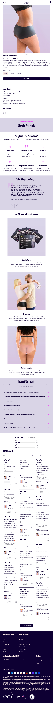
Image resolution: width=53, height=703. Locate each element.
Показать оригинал (8, 471)
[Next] (49, 54)
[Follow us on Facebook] (45, 660)
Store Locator (22, 642)
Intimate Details (7, 89)
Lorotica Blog (6, 644)
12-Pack (12, 73)
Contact (21, 639)
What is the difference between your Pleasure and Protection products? (21, 392)
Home (4, 637)
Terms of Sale (22, 649)
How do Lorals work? (9, 401)
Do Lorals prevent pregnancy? (11, 419)
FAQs (20, 637)
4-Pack (5, 73)
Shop (4, 639)
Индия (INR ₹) (6, 669)
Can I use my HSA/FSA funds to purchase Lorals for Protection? (19, 427)
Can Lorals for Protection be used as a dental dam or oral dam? (19, 414)
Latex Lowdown (7, 108)
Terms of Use (22, 647)
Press (4, 647)
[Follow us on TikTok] (38, 660)
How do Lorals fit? (8, 423)
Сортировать (35, 456)
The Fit (4, 113)
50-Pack (19, 73)
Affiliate (4, 651)
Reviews (4, 649)
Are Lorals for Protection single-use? (13, 410)
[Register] (21, 659)
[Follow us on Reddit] (38, 663)
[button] (14, 58)
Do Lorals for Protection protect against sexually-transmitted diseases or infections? (24, 396)
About (4, 642)
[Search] (5, 2)
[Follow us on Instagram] (41, 660)
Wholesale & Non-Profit (25, 644)
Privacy (21, 651)
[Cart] (49, 2)
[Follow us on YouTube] (48, 660)
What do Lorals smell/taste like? (12, 405)
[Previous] (3, 54)
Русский (12, 669)
